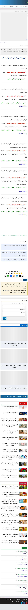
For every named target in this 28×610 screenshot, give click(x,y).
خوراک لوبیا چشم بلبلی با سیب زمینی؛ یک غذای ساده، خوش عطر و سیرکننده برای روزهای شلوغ (10, 508)
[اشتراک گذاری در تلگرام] (17, 276)
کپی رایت (7, 599)
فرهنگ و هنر (23, 559)
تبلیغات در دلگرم (13, 599)
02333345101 (22, 215)
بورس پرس (24, 570)
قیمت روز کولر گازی (22, 576)
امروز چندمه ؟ (23, 553)
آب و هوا (19, 601)
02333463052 (22, 134)
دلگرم (25, 594)
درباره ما (23, 599)
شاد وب (25, 582)
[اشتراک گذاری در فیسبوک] (11, 276)
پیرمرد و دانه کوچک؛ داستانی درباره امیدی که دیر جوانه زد (10, 487)
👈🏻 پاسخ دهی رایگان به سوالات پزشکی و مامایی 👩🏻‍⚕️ (14, 396)
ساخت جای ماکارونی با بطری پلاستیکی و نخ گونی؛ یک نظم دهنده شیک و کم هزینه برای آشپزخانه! (10, 501)
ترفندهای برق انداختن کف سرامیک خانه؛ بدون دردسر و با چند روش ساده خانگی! (10, 522)
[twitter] (21, 603)
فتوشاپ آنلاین (14, 601)
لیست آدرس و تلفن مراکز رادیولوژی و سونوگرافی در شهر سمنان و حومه (13, 254)
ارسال (4, 318)
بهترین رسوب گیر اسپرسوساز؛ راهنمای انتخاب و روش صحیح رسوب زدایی (10, 515)
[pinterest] (26, 603)
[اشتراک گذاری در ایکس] (20, 276)
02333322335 (22, 106)
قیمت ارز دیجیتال (22, 565)
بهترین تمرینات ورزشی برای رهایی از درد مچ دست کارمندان (10, 535)
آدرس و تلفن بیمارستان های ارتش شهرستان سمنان (14, 247)
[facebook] (24, 603)
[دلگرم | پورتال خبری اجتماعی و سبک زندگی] (26, 2)
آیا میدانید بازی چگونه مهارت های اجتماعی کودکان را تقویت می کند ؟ (10, 528)
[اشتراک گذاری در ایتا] (14, 276)
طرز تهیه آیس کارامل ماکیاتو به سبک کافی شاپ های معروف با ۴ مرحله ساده (10, 541)
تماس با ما (19, 599)
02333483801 (22, 191)
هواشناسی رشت (23, 588)
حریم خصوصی (24, 601)
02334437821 (22, 164)
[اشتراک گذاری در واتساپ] (8, 276)
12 (2, 42)
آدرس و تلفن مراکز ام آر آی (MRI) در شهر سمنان (13, 259)
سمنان (21, 280)
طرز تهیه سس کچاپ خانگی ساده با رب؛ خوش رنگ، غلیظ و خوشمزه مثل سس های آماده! (10, 494)
